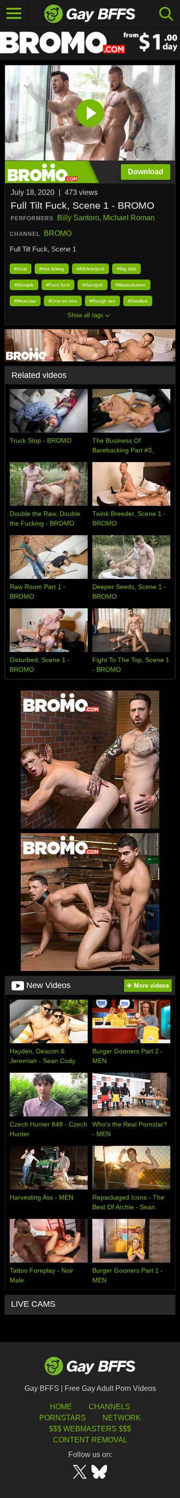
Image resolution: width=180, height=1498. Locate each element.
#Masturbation (130, 284)
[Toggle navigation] (14, 14)
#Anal (20, 268)
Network (121, 1418)
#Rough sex (102, 300)
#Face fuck (58, 284)
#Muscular (25, 300)
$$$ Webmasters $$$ (90, 1429)
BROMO (58, 233)
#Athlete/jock (90, 268)
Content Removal (90, 1440)
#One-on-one (62, 300)
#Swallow (138, 300)
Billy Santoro (78, 218)
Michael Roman (129, 218)
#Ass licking (51, 268)
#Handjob (92, 284)
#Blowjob (24, 284)
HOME (61, 1407)
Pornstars (62, 1418)
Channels (109, 1407)
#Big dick (126, 268)
